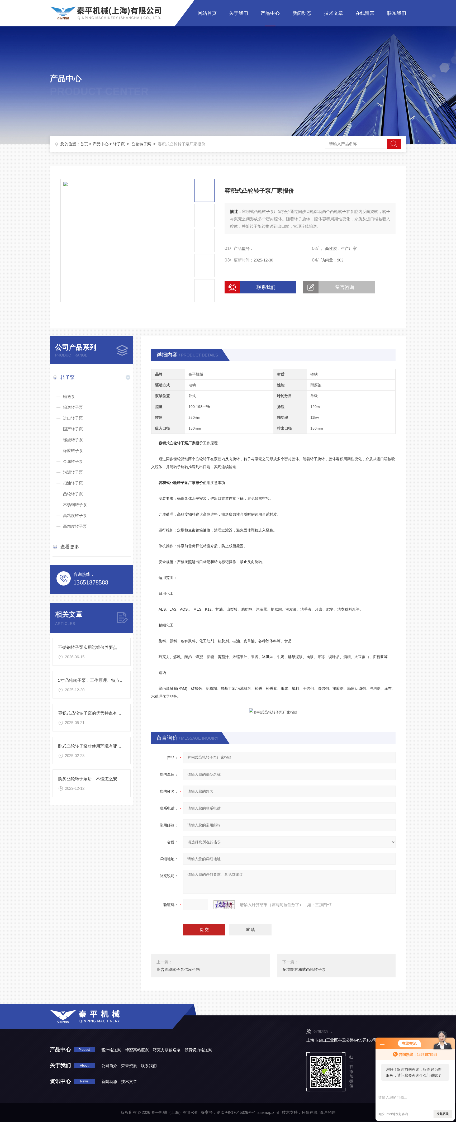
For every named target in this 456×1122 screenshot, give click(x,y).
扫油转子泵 (73, 483)
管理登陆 (327, 1112)
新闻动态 (301, 13)
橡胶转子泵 (73, 450)
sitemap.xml (268, 1112)
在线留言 (364, 13)
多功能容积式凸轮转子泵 (304, 969)
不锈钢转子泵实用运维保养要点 (87, 647)
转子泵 (119, 144)
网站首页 (207, 13)
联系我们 (396, 13)
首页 (84, 144)
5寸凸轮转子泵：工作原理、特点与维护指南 (99, 680)
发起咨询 (442, 1114)
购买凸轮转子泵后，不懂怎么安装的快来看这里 (102, 779)
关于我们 (238, 13)
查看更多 (69, 546)
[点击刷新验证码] (224, 904)
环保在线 (309, 1112)
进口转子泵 (73, 418)
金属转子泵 (73, 461)
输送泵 (69, 396)
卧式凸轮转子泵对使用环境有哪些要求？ (96, 746)
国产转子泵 (73, 429)
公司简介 (109, 1065)
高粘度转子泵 (75, 515)
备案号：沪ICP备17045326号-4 (228, 1112)
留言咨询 (344, 287)
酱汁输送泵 (111, 1050)
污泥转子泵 (73, 472)
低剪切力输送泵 (198, 1050)
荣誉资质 (129, 1065)
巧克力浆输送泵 (166, 1050)
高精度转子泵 (75, 526)
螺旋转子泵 (73, 440)
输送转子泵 (73, 407)
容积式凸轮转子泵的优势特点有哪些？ (94, 713)
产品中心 (270, 13)
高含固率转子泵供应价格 (178, 969)
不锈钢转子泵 (75, 504)
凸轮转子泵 (141, 144)
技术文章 (333, 13)
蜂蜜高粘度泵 (137, 1050)
